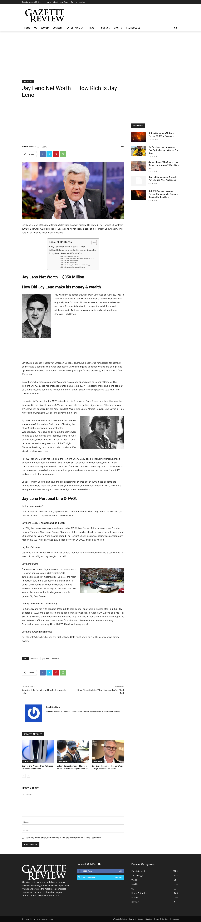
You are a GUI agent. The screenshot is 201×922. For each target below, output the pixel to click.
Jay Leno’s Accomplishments (76, 267)
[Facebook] (43, 154)
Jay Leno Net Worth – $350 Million (68, 246)
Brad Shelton (30, 146)
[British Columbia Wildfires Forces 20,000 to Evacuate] (138, 137)
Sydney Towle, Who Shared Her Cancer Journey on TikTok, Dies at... (163, 165)
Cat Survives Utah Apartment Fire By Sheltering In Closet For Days (163, 150)
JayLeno (45, 658)
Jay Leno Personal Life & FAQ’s (66, 253)
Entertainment (28, 81)
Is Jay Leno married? (72, 256)
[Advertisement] (100, 53)
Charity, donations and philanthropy (78, 265)
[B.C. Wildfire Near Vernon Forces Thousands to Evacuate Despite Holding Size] (138, 195)
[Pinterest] (56, 154)
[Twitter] (49, 154)
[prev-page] (24, 776)
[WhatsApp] (63, 154)
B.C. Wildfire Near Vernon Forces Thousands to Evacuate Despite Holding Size (163, 194)
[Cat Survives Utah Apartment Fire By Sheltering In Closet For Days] (138, 151)
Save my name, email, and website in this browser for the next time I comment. (63, 837)
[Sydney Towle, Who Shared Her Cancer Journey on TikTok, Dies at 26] (138, 166)
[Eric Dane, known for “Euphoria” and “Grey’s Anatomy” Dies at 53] (108, 751)
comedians (34, 658)
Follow (118, 877)
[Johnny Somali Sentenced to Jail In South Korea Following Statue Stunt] (73, 751)
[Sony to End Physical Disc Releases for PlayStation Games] (38, 751)
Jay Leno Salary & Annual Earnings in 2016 (80, 258)
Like (120, 871)
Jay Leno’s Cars (72, 262)
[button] (175, 27)
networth (55, 658)
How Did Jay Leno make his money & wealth (73, 250)
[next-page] (28, 776)
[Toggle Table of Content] (92, 242)
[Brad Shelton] (33, 713)
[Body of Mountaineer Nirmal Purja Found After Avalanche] (138, 181)
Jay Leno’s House (72, 260)
